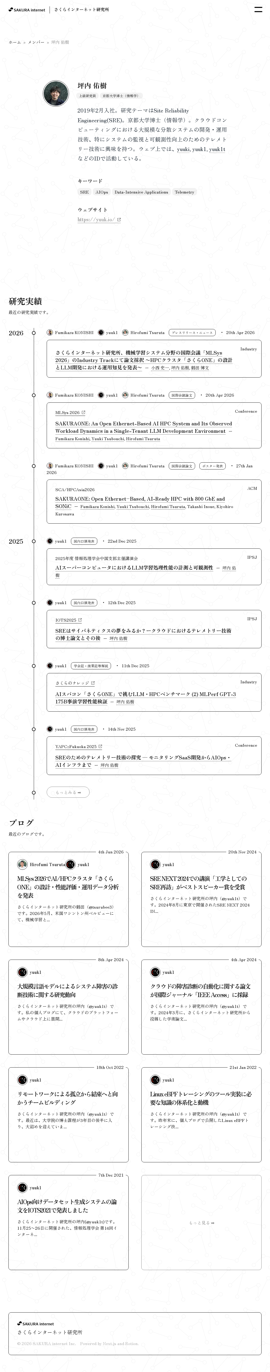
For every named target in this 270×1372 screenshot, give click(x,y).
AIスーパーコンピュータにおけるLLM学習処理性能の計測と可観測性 (134, 567)
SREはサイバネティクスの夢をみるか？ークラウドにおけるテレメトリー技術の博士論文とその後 (143, 634)
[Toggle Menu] (258, 9)
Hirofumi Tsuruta (148, 332)
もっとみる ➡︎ (68, 792)
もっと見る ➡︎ (201, 1222)
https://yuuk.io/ (96, 219)
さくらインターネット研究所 (81, 9)
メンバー (36, 42)
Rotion (131, 1343)
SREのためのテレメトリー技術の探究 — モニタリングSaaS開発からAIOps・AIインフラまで (143, 761)
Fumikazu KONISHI (74, 332)
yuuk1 (112, 332)
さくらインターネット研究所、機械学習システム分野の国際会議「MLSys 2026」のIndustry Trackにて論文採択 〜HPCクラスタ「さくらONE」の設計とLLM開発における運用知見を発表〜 (144, 360)
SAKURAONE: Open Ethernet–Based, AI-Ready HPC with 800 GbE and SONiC (140, 502)
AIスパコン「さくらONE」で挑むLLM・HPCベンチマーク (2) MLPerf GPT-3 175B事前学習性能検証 (145, 697)
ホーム (14, 42)
